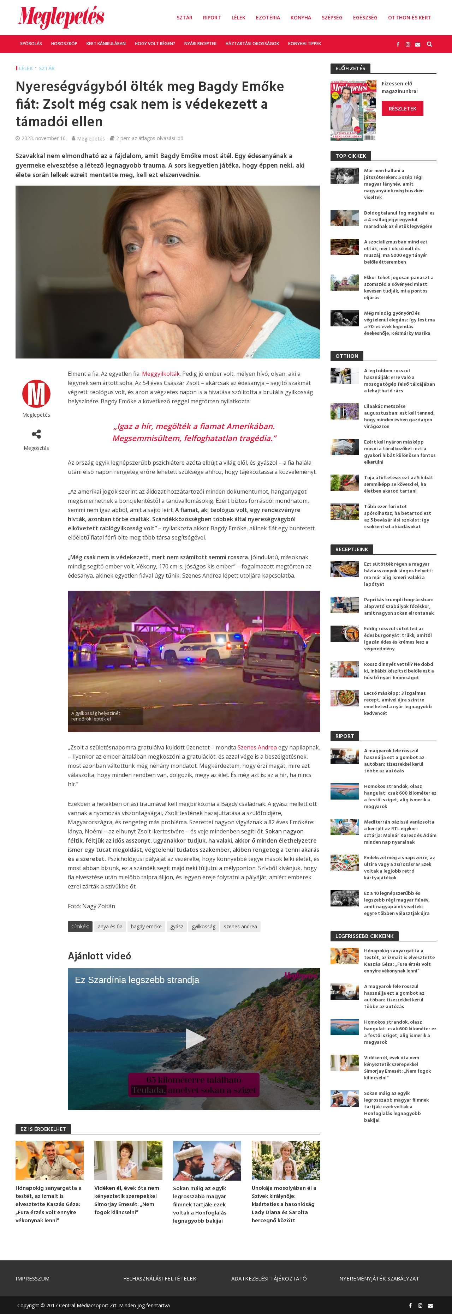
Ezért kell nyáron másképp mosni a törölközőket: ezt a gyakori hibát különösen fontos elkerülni (400, 452)
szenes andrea (240, 926)
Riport (212, 17)
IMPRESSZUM (32, 1278)
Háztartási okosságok (252, 44)
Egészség (365, 17)
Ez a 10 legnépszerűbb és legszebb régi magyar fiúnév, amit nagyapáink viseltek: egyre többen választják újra (397, 903)
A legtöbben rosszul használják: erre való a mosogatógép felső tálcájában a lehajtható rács (399, 381)
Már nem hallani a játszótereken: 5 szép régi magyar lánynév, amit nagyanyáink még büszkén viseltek (394, 184)
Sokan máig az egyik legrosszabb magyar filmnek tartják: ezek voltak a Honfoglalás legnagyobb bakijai (199, 1205)
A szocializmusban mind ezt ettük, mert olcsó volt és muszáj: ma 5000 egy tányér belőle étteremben (396, 252)
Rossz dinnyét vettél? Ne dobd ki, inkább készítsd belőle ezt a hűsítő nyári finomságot (399, 671)
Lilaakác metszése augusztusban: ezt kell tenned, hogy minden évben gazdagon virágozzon (399, 416)
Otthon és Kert (410, 17)
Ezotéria (268, 17)
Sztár (184, 17)
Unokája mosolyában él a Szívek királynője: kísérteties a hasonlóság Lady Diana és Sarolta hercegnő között (284, 1205)
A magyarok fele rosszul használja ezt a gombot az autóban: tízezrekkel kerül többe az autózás (394, 761)
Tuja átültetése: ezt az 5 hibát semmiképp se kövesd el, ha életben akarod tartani (398, 485)
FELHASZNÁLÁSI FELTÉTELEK (159, 1278)
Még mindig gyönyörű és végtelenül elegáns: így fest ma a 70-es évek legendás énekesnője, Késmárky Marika (399, 323)
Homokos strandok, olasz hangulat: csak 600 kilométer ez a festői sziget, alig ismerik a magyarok (400, 796)
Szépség (332, 17)
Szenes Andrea (257, 747)
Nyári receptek (200, 44)
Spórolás (31, 44)
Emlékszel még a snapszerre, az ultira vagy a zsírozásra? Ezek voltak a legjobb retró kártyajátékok (399, 868)
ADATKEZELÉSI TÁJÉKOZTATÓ (269, 1278)
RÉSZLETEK (402, 108)
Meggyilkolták (161, 374)
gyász (176, 926)
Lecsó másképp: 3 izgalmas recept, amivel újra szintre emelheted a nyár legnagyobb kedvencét (398, 703)
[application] (194, 1039)
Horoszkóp (64, 44)
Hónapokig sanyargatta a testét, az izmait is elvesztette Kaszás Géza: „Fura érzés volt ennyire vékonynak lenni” (49, 1205)
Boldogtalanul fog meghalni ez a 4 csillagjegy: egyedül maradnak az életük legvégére (399, 220)
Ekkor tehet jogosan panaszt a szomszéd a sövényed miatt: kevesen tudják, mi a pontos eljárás (399, 288)
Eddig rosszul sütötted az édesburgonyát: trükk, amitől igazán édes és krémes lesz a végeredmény (398, 639)
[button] (193, 1038)
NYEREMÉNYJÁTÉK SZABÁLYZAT (379, 1278)
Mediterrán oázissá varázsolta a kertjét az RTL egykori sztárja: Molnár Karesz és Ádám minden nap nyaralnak (400, 832)
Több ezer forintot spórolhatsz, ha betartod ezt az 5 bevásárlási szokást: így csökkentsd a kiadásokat (397, 517)
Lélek (238, 17)
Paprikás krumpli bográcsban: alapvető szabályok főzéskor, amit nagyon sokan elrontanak (399, 607)
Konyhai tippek (304, 44)
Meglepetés (91, 138)
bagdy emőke (146, 926)
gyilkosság (203, 926)
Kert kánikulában (106, 44)
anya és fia (110, 926)
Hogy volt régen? (155, 44)
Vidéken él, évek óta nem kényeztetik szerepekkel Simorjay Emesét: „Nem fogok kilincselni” (126, 1201)
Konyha (301, 17)
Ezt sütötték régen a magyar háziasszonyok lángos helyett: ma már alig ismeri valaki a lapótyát (398, 574)
